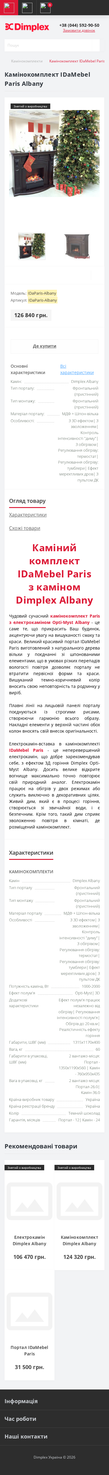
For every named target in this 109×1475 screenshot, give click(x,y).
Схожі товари (24, 528)
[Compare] (97, 275)
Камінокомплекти (27, 61)
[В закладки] (48, 1169)
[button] (79, 25)
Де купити (44, 346)
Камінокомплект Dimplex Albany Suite (79, 1243)
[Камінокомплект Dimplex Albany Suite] (79, 1202)
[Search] (96, 45)
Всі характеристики (77, 369)
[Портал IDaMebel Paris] (29, 1312)
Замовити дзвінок (79, 30)
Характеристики (28, 514)
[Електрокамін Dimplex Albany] (29, 1202)
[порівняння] (48, 1178)
